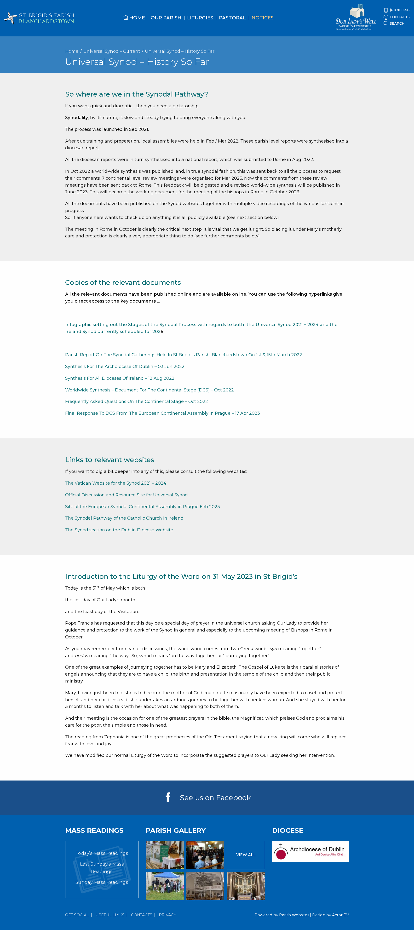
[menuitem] (134, 22)
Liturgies (200, 18)
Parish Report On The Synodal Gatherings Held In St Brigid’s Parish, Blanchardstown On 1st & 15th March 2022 (183, 354)
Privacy (167, 915)
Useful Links (110, 915)
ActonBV (340, 915)
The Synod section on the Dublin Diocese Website (119, 530)
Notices (263, 18)
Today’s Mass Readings (102, 853)
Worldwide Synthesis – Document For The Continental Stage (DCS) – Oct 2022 (149, 390)
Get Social (77, 915)
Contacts (141, 915)
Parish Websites (294, 915)
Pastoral (232, 18)
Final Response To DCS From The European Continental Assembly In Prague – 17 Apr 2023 (162, 413)
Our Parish (166, 18)
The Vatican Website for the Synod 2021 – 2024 (115, 483)
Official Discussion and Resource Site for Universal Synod (126, 495)
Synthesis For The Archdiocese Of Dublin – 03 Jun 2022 (124, 366)
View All (246, 855)
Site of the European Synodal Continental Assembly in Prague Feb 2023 (142, 506)
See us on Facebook (215, 797)
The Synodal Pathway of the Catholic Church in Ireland (124, 518)
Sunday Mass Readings (101, 882)
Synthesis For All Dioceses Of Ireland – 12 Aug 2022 (119, 378)
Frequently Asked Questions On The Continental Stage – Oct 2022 (136, 401)
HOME (136, 18)
